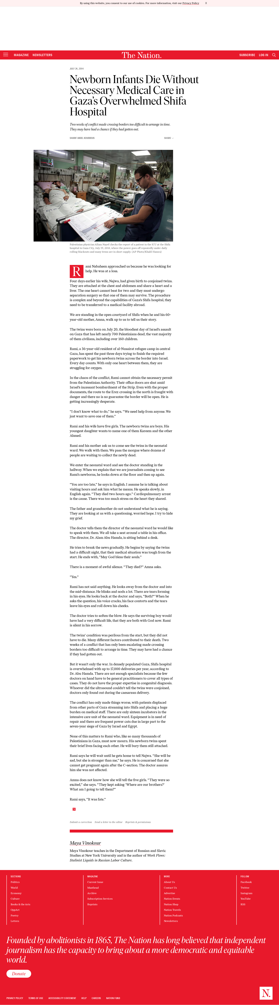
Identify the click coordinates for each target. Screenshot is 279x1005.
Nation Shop (171, 904)
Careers (96, 998)
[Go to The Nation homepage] (141, 55)
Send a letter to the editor (109, 822)
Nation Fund (113, 998)
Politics (15, 882)
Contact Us (170, 887)
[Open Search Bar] (274, 55)
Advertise (169, 893)
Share (167, 138)
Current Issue (95, 882)
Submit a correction (81, 822)
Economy (16, 893)
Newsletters (42, 55)
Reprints (92, 904)
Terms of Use (35, 998)
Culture (15, 898)
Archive (92, 893)
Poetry (14, 915)
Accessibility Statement (62, 998)
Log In (263, 55)
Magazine (21, 55)
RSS (243, 904)
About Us (169, 882)
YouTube (246, 898)
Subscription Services (100, 898)
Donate (19, 973)
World (14, 887)
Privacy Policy (190, 3)
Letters (15, 921)
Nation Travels (172, 909)
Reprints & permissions (138, 822)
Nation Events (172, 898)
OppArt (15, 909)
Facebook (246, 882)
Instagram (246, 893)
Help (84, 998)
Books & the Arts (20, 904)
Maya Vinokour (85, 843)
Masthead (93, 887)
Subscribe (247, 55)
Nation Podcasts (173, 915)
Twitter (245, 887)
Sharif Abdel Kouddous (82, 138)
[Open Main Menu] (5, 55)
